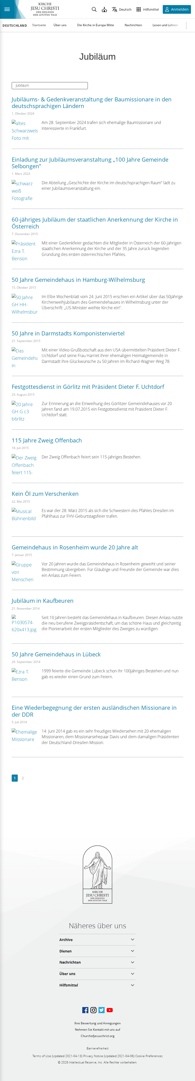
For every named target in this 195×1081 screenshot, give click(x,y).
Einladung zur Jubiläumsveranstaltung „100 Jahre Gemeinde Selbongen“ (90, 163)
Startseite (39, 25)
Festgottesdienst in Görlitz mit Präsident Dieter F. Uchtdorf (88, 386)
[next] (31, 778)
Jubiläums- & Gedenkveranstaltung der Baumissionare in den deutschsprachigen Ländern (92, 102)
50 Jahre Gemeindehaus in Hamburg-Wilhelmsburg (78, 279)
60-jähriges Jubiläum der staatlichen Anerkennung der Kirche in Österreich (95, 222)
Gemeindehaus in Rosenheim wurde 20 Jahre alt (75, 547)
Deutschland (15, 25)
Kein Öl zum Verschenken (45, 493)
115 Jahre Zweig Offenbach (47, 440)
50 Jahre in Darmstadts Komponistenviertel (68, 333)
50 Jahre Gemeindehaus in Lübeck (56, 654)
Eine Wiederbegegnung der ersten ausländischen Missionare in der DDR (94, 711)
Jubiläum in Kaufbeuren (43, 600)
